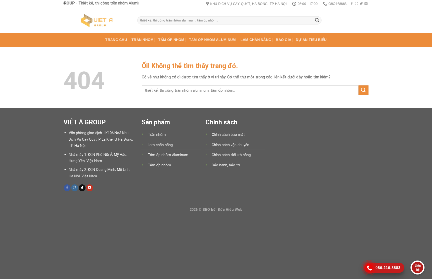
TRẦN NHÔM (143, 40)
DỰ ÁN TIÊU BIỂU (311, 40)
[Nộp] (317, 20)
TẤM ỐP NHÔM (171, 40)
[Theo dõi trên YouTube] (89, 187)
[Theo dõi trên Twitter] (361, 3)
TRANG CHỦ (116, 40)
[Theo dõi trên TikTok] (82, 187)
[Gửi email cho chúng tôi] (366, 3)
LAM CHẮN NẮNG (256, 40)
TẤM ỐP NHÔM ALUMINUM (212, 40)
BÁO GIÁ (283, 40)
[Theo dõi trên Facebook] (351, 3)
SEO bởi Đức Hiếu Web (222, 210)
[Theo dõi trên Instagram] (356, 3)
